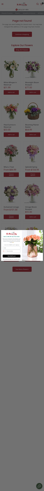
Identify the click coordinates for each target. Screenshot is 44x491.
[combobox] (4, 251)
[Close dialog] (41, 231)
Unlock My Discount (11, 256)
